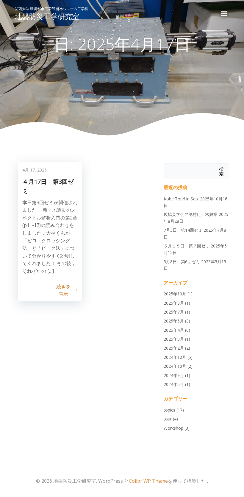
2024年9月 (174, 375)
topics (169, 410)
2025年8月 (174, 303)
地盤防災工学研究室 (47, 16)
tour (168, 419)
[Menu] (224, 14)
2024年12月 (175, 357)
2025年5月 (174, 321)
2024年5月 (174, 384)
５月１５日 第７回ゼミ (186, 246)
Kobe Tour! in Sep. (181, 199)
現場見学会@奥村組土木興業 (191, 214)
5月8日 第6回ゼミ (182, 261)
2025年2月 (174, 348)
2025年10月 (175, 294)
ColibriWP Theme (148, 481)
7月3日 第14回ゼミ (183, 230)
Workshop (173, 428)
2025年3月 (174, 339)
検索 (221, 171)
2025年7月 (174, 312)
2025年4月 (174, 330)
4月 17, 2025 (34, 170)
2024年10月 (175, 366)
